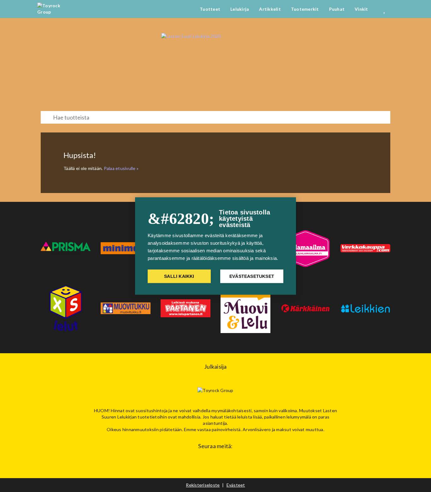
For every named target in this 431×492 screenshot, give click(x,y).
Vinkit (361, 9)
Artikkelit (270, 9)
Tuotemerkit (305, 9)
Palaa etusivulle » (121, 168)
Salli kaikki (179, 276)
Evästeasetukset (251, 276)
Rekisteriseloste (203, 485)
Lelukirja (239, 9)
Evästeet (236, 485)
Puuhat (337, 9)
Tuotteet (210, 9)
